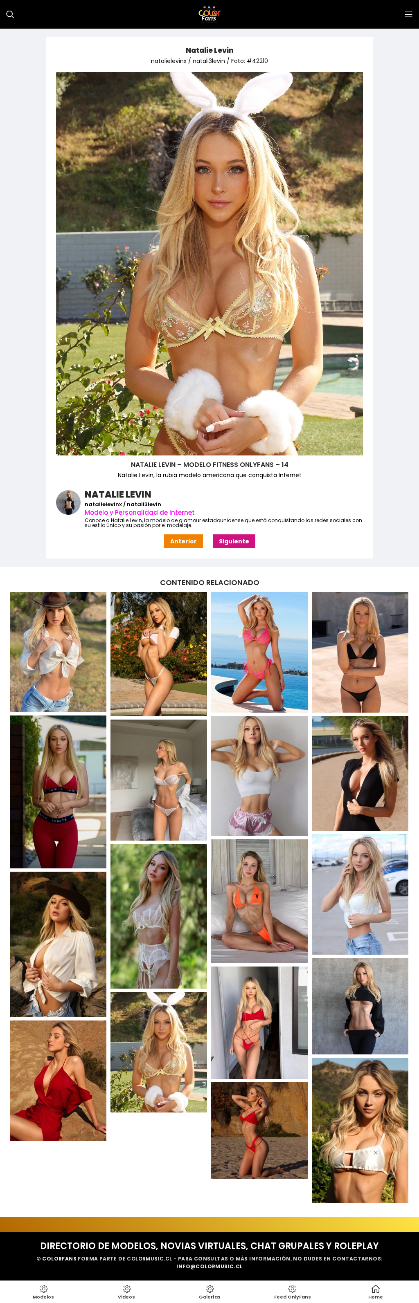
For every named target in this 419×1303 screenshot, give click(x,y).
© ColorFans (56, 1258)
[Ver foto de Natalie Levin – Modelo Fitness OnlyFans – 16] (360, 1130)
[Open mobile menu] (409, 14)
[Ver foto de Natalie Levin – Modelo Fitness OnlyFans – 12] (360, 1006)
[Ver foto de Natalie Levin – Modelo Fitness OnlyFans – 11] (58, 944)
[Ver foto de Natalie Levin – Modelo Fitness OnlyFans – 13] (259, 1023)
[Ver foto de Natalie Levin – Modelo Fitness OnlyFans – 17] (259, 1130)
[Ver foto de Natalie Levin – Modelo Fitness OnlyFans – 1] (158, 654)
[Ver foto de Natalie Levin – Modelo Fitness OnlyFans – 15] (58, 1080)
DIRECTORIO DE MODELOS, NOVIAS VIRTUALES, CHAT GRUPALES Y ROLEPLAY (209, 1246)
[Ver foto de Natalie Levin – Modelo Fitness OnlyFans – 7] (158, 780)
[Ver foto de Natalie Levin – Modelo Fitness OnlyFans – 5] (259, 776)
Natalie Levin (210, 50)
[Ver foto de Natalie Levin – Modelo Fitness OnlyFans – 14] (158, 1052)
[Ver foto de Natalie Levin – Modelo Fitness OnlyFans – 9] (259, 901)
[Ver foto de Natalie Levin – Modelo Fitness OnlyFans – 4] (58, 791)
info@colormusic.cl (209, 1266)
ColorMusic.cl (149, 1258)
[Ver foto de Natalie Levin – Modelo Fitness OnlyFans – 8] (360, 894)
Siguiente (234, 541)
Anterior (183, 541)
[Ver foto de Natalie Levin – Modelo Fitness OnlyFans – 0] (58, 652)
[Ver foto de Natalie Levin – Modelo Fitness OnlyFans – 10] (158, 916)
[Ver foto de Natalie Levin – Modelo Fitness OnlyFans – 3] (360, 652)
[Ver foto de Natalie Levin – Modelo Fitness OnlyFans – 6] (360, 773)
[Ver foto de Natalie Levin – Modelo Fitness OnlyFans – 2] (259, 652)
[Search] (10, 14)
